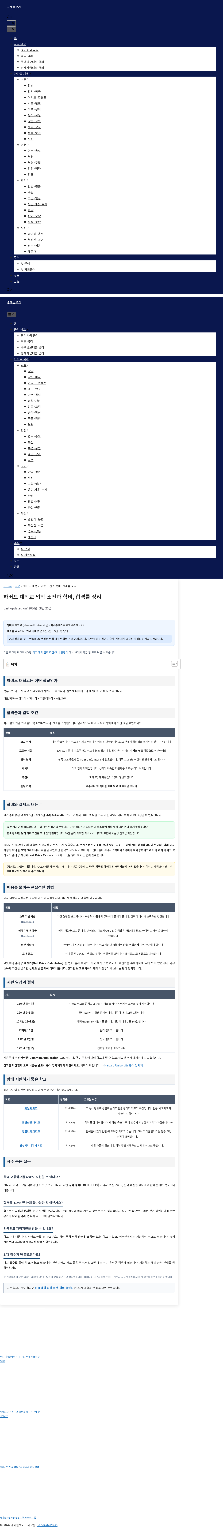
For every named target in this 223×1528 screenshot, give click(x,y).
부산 (23, 228)
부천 (30, 156)
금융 (17, 281)
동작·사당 (34, 115)
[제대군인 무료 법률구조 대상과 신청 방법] (22, 1442)
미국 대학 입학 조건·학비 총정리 (50, 652)
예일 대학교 (31, 1108)
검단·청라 (34, 168)
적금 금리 (27, 56)
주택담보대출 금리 (32, 61)
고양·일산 (34, 198)
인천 (23, 145)
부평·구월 (34, 162)
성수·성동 (34, 245)
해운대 (32, 251)
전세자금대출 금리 (32, 67)
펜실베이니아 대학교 (31, 1145)
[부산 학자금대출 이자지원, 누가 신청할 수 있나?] (22, 1331)
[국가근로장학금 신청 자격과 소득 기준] (22, 1492)
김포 (30, 174)
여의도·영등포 (37, 97)
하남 (30, 210)
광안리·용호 (36, 233)
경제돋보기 (14, 7)
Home (7, 586)
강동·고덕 (34, 121)
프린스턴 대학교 (31, 1122)
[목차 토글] (173, 664)
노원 (30, 139)
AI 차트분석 (28, 269)
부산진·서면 (36, 239)
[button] (10, 17)
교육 (17, 586)
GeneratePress (47, 1525)
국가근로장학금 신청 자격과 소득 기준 (18, 1517)
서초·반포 (34, 103)
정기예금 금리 (30, 50)
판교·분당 (34, 216)
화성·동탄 (34, 222)
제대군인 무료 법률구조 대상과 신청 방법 (19, 1467)
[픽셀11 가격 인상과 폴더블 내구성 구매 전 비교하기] (22, 1387)
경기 (23, 180)
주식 (17, 257)
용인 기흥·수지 (37, 204)
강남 (30, 85)
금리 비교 (20, 44)
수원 (30, 192)
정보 (17, 275)
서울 (23, 79)
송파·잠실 (34, 127)
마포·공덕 (34, 109)
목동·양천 (34, 133)
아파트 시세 (21, 73)
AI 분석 (25, 263)
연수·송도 (34, 150)
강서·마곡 (34, 91)
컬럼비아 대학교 (31, 1131)
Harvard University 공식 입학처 (123, 1065)
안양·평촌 (34, 186)
